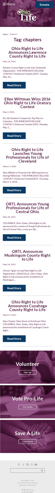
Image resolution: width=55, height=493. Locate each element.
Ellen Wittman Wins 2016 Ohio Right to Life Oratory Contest (27, 103)
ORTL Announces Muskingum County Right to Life (27, 255)
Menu (10, 4)
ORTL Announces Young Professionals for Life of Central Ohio (27, 208)
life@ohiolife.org (27, 490)
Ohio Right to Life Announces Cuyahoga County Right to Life (27, 306)
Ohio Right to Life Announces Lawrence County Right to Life (27, 52)
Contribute (27, 441)
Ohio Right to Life (26, 16)
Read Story (14, 85)
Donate (44, 4)
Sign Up (27, 372)
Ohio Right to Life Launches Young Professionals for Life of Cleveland (27, 155)
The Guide (27, 407)
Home (5, 34)
